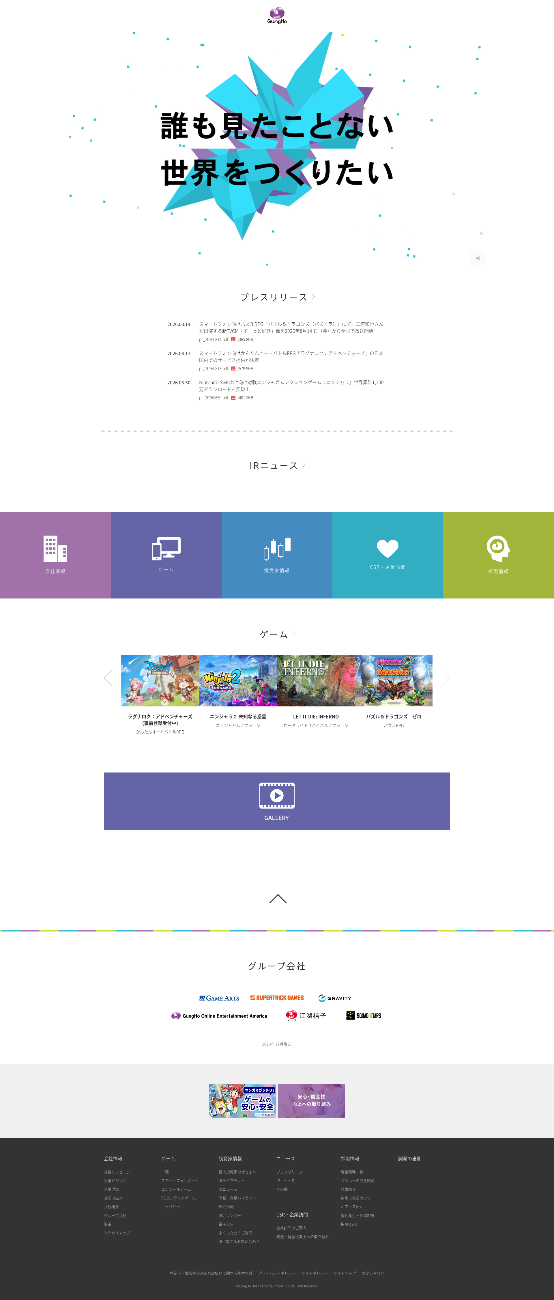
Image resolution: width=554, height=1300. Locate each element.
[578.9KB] (226, 368)
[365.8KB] (226, 339)
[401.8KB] (226, 398)
